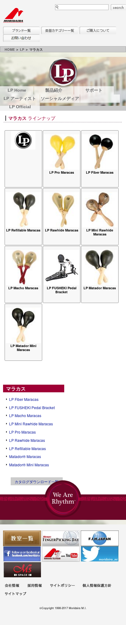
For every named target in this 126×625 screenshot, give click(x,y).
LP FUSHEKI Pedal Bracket (32, 407)
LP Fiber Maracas (24, 399)
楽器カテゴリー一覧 (59, 30)
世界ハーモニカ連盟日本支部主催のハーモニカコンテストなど (100, 538)
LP (22, 49)
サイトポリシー (62, 586)
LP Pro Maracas (22, 432)
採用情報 (34, 586)
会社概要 (12, 586)
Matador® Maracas (25, 456)
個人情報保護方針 (97, 586)
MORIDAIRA (13, 15)
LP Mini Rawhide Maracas (31, 423)
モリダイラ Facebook (22, 554)
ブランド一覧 (21, 30)
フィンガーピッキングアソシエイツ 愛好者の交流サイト (61, 538)
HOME (10, 49)
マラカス (16, 388)
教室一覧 (22, 538)
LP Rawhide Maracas (27, 440)
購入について (98, 30)
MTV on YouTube (61, 554)
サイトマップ (15, 594)
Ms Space (22, 569)
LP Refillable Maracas (27, 448)
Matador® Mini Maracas (29, 464)
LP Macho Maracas (25, 415)
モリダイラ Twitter (100, 554)
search (118, 7)
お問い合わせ (21, 38)
